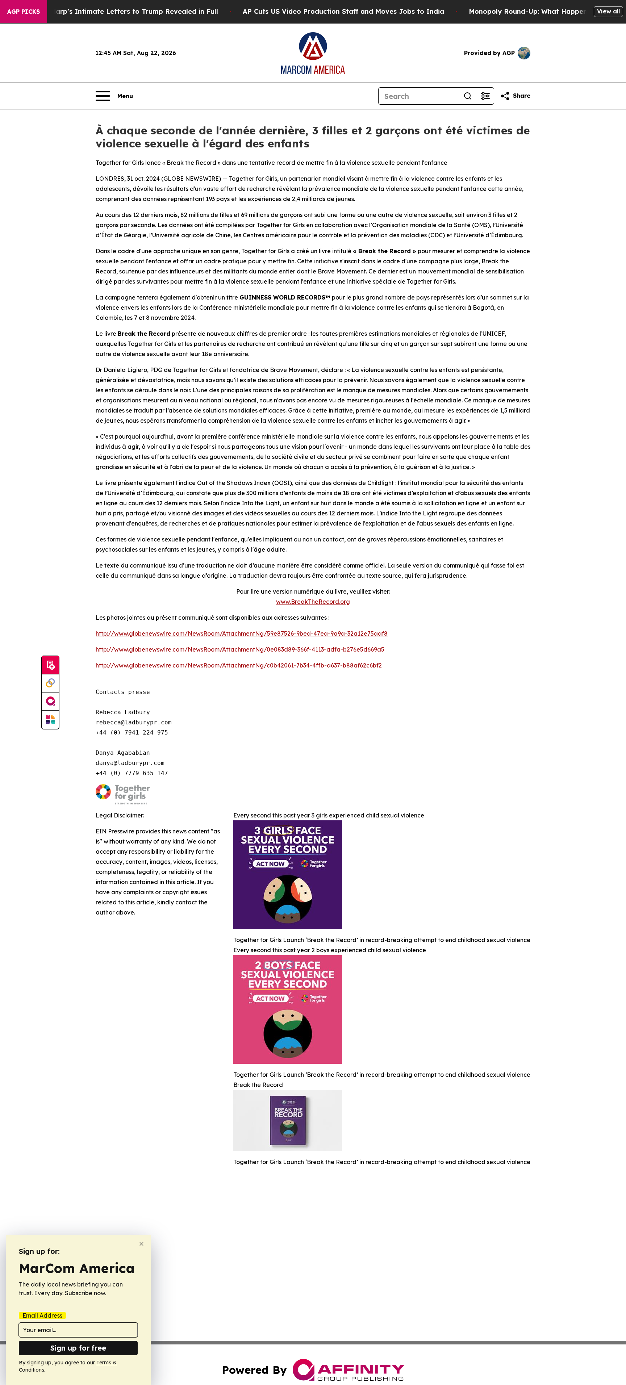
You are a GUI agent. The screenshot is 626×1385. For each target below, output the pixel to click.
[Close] (141, 1243)
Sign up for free (78, 1347)
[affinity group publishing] (50, 701)
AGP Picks (23, 11)
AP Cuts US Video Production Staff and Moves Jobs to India (343, 11)
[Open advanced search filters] (485, 96)
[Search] (467, 96)
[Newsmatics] (50, 720)
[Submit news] (50, 665)
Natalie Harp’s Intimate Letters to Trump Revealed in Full (121, 11)
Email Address (42, 1315)
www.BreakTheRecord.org (313, 601)
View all (608, 11)
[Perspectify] (50, 683)
